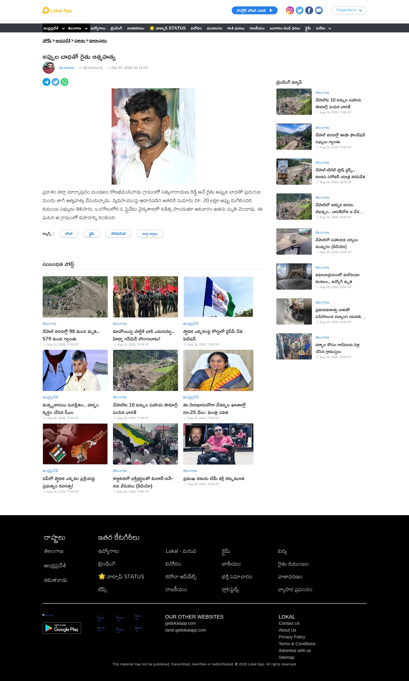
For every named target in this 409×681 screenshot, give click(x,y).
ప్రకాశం (80, 40)
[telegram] (47, 83)
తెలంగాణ (74, 28)
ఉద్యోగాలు (108, 550)
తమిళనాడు (56, 579)
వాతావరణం (290, 576)
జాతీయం (231, 563)
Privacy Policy (292, 637)
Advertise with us (295, 650)
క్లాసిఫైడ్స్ (230, 589)
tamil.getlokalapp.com (185, 630)
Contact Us (289, 623)
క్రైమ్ (226, 550)
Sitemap (286, 657)
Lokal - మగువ (181, 550)
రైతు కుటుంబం (293, 563)
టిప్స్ (102, 589)
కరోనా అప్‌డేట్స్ (181, 576)
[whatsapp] (64, 83)
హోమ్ (47, 40)
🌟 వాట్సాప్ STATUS (121, 576)
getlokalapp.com (180, 623)
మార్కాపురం (98, 40)
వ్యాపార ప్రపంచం (295, 589)
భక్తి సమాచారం (237, 576)
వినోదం (173, 563)
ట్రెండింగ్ (107, 563)
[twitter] (56, 83)
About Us (287, 630)
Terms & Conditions (297, 643)
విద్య (282, 550)
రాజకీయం (176, 589)
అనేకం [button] (320, 28)
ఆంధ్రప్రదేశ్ (50, 28)
